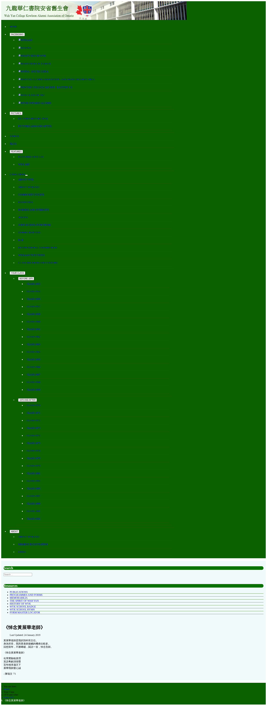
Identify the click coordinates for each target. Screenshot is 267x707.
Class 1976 (33, 450)
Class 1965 (33, 359)
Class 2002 (33, 518)
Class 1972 (33, 420)
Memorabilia (19, 598)
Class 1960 (33, 321)
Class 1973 (33, 428)
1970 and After (27, 400)
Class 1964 (33, 352)
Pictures (16, 113)
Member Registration (33, 544)
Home (13, 26)
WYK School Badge (23, 606)
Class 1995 (33, 488)
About (14, 531)
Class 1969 (33, 389)
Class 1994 (33, 481)
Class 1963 (33, 344)
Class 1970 (33, 405)
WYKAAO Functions (31, 255)
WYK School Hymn (22, 609)
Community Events (31, 194)
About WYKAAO (28, 187)
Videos (14, 136)
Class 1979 (33, 465)
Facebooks (17, 34)
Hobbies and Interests (33, 209)
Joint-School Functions (34, 225)
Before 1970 (26, 278)
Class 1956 (33, 299)
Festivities (25, 202)
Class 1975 (33, 443)
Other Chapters (29, 232)
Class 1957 (33, 306)
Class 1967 (33, 374)
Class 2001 (33, 511)
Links (22, 552)
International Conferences (37, 247)
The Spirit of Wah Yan (24, 600)
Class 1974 (33, 435)
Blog (13, 143)
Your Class (17, 273)
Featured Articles (31, 157)
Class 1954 (33, 291)
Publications (19, 592)
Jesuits (23, 217)
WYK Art (24, 164)
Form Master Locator (25, 612)
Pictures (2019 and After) (35, 126)
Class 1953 (33, 284)
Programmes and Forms (26, 595)
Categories (17, 174)
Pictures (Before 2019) (33, 118)
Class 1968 (33, 382)
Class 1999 (33, 503)
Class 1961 (33, 329)
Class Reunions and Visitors (37, 262)
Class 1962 (33, 336)
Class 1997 (33, 496)
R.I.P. (21, 240)
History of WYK (20, 603)
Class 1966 (33, 367)
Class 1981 (33, 473)
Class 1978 (33, 458)
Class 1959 (33, 314)
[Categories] (26, 175)
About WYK (26, 179)
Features (16, 151)
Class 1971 (33, 413)
